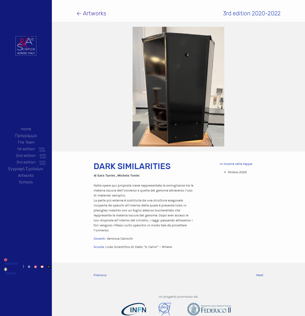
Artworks (26, 175)
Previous (100, 275)
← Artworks (91, 13)
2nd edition (26, 156)
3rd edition (25, 162)
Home (26, 129)
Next (259, 275)
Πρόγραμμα (26, 135)
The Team (25, 142)
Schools (26, 182)
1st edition (26, 149)
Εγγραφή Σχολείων (25, 168)
